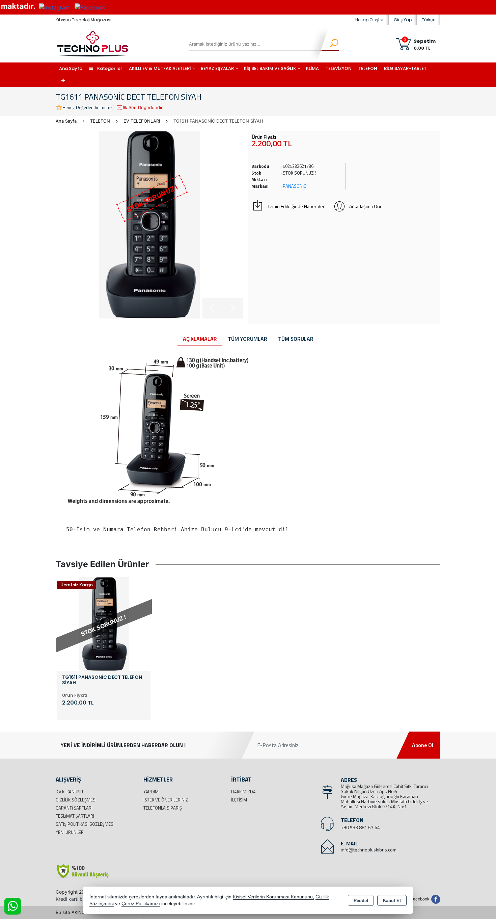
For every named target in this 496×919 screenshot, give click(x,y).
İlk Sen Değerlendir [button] (143, 107)
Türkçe (428, 20)
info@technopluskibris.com (368, 849)
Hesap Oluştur (369, 20)
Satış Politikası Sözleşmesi (85, 824)
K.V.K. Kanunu (69, 791)
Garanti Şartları (74, 808)
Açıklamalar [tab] (200, 339)
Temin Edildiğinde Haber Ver (296, 206)
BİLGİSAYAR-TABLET (405, 68)
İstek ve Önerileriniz (165, 799)
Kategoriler (109, 68)
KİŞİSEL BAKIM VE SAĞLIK (270, 68)
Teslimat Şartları (75, 816)
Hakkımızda (243, 791)
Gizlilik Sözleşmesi (76, 799)
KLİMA (312, 68)
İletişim (239, 799)
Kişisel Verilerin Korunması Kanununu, (273, 896)
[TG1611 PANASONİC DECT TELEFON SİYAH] (149, 224)
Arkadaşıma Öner (366, 206)
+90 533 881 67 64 (360, 827)
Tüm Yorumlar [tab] (247, 339)
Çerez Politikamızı (140, 903)
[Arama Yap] (330, 44)
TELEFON (367, 68)
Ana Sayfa (70, 68)
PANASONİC (294, 186)
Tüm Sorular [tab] (295, 339)
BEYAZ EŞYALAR (217, 68)
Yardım (151, 791)
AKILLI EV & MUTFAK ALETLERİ (160, 68)
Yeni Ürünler (70, 832)
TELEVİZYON (339, 68)
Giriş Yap (403, 20)
